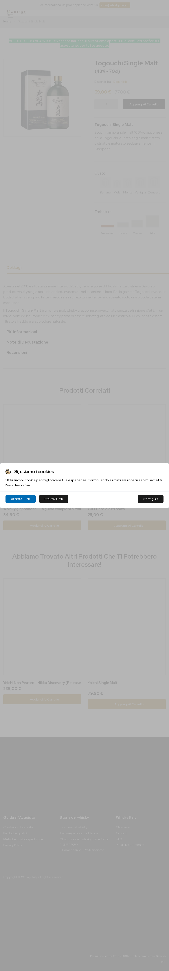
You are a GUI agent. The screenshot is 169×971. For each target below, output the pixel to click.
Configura (150, 499)
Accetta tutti (20, 499)
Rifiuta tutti (53, 499)
